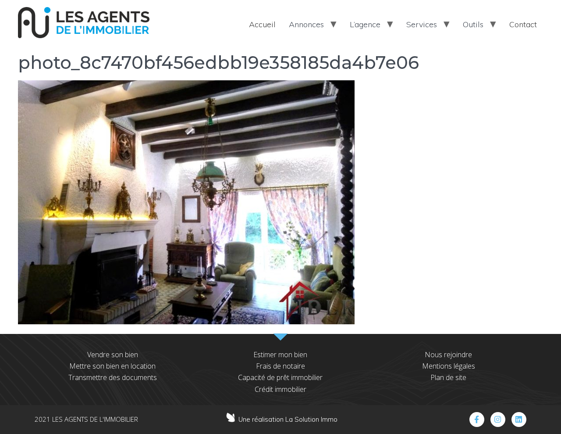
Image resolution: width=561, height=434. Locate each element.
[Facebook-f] (476, 419)
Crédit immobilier (280, 389)
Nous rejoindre (448, 354)
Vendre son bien (112, 354)
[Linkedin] (518, 419)
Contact (523, 24)
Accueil (262, 24)
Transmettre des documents (112, 377)
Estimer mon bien (280, 354)
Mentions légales (448, 366)
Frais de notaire (280, 366)
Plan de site (448, 377)
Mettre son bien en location (112, 366)
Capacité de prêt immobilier (280, 377)
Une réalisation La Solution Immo (287, 419)
